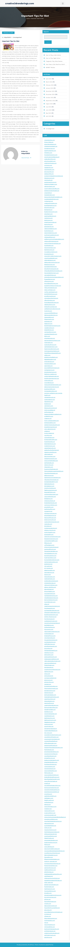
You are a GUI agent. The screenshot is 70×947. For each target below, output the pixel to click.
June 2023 (49, 110)
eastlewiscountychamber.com (52, 477)
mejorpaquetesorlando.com (51, 351)
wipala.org (47, 431)
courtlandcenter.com (50, 642)
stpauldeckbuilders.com (50, 762)
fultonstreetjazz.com (50, 247)
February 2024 (50, 85)
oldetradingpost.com (50, 260)
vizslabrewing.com (49, 327)
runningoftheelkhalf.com (50, 741)
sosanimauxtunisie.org (50, 222)
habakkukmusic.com (49, 722)
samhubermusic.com (50, 935)
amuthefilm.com (48, 507)
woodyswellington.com (50, 836)
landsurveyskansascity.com (51, 760)
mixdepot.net (48, 808)
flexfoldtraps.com (49, 749)
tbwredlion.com (48, 857)
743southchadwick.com (50, 287)
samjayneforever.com (50, 867)
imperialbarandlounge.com (51, 302)
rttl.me (46, 922)
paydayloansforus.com (50, 182)
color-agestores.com (50, 429)
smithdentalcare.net (49, 931)
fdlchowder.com (48, 772)
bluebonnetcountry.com (50, 211)
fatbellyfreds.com (49, 838)
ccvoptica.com (48, 794)
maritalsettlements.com (51, 595)
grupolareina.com (49, 254)
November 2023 (50, 94)
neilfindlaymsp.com (49, 644)
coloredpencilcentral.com (51, 298)
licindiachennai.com (49, 148)
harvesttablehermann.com (51, 273)
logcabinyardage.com (50, 709)
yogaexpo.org (47, 418)
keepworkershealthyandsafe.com (53, 197)
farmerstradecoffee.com (51, 707)
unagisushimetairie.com (50, 203)
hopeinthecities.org (49, 441)
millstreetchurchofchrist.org (52, 878)
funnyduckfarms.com (50, 891)
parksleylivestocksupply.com (52, 424)
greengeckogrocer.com (50, 372)
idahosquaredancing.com (51, 315)
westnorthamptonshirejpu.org (52, 243)
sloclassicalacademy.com (51, 481)
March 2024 (49, 82)
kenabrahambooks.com (50, 502)
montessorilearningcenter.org (52, 863)
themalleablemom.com (50, 553)
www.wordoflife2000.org (50, 313)
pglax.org (46, 604)
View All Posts (25, 157)
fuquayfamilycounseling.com (52, 907)
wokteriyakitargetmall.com (51, 376)
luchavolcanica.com (49, 627)
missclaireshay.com (49, 140)
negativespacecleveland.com (52, 606)
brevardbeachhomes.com (51, 283)
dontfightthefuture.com (50, 294)
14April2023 (7, 37)
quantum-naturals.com (50, 861)
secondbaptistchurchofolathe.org (53, 912)
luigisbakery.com (48, 798)
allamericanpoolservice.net (51, 386)
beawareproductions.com (51, 538)
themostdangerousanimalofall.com (53, 471)
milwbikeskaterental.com (51, 597)
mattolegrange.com (49, 578)
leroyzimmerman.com (50, 897)
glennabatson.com (49, 486)
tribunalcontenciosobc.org (51, 479)
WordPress (31, 944)
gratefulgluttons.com (50, 443)
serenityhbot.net (48, 726)
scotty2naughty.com (49, 532)
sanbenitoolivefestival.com (51, 450)
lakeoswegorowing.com (50, 905)
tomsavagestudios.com (50, 391)
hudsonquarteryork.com (50, 842)
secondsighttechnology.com (51, 367)
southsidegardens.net (50, 825)
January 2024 (49, 88)
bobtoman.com (48, 220)
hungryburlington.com (50, 557)
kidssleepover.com (49, 178)
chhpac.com (47, 916)
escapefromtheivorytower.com (52, 285)
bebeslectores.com (49, 264)
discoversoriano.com (49, 456)
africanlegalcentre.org (50, 515)
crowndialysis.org (49, 382)
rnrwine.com (47, 903)
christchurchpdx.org (49, 500)
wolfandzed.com (48, 802)
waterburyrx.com (49, 652)
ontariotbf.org (48, 192)
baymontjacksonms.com (51, 599)
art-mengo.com (48, 568)
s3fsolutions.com (49, 281)
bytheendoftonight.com (50, 439)
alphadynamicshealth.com (51, 884)
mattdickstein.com (49, 716)
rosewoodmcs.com (49, 810)
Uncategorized (17, 37)
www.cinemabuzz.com (50, 806)
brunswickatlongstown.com (51, 559)
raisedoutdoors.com (49, 304)
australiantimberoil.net (50, 266)
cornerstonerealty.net (50, 815)
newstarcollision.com (50, 363)
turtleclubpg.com (49, 633)
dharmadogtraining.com (50, 918)
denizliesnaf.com (48, 667)
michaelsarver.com (49, 370)
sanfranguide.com (49, 462)
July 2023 (48, 106)
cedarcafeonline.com (50, 159)
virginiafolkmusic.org (49, 397)
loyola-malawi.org (49, 433)
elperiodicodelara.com (50, 144)
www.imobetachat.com (50, 713)
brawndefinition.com (49, 492)
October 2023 (49, 97)
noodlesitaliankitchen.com (51, 199)
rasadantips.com (48, 167)
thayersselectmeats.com (51, 688)
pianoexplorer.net (49, 823)
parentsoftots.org (49, 703)
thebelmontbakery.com (50, 184)
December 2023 (50, 91)
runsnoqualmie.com (49, 766)
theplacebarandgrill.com (50, 650)
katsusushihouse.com (50, 517)
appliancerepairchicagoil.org (51, 190)
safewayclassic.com (49, 186)
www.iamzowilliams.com (51, 819)
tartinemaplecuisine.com (51, 562)
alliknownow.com (49, 475)
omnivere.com (48, 165)
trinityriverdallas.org (49, 410)
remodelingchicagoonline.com (52, 785)
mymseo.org (47, 914)
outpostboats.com (49, 437)
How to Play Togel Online (53, 58)
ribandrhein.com (48, 401)
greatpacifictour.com (49, 635)
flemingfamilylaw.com (50, 901)
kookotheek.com (48, 230)
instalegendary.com (49, 195)
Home (28, 18)
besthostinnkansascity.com (51, 929)
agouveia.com (48, 910)
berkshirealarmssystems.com (52, 325)
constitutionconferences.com (52, 669)
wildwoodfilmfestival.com (51, 241)
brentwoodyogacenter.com (51, 787)
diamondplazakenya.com (51, 855)
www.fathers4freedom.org (51, 737)
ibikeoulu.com (48, 543)
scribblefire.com (48, 416)
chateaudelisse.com (49, 237)
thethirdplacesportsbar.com (51, 832)
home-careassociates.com (51, 420)
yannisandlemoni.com (50, 332)
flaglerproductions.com (50, 490)
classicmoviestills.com (50, 452)
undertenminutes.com (50, 163)
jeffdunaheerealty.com (50, 743)
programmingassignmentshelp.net (53, 176)
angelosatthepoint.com (50, 656)
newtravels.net (48, 180)
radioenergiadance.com (50, 228)
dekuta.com (47, 804)
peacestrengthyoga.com (50, 745)
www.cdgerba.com (49, 846)
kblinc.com (47, 336)
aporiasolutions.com (49, 690)
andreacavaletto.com (50, 422)
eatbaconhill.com (49, 173)
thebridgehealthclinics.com (51, 697)
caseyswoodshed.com (50, 663)
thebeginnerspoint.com (50, 458)
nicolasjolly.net (48, 511)
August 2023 (49, 103)
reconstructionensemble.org (52, 623)
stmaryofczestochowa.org (51, 547)
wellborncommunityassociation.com (54, 239)
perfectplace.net (48, 412)
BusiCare (41, 944)
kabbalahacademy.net (50, 359)
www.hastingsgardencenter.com (53, 821)
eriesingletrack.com (49, 338)
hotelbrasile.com (48, 245)
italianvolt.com (48, 323)
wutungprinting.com (49, 593)
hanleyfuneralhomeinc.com (51, 349)
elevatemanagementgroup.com (52, 895)
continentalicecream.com (51, 494)
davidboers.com (48, 711)
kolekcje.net (47, 403)
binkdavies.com (48, 498)
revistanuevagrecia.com (50, 528)
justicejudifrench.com (50, 549)
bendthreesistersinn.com (51, 614)
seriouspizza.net (48, 675)
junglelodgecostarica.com (51, 581)
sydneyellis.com (48, 380)
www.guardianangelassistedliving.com (54, 851)
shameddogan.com (49, 701)
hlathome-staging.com (50, 374)
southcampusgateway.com (51, 235)
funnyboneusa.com (49, 619)
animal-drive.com (49, 682)
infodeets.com (48, 152)
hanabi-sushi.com (49, 800)
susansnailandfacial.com (50, 730)
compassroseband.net (50, 678)
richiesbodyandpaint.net (50, 146)
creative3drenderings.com (19, 3)
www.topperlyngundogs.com (52, 739)
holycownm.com (48, 629)
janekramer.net (48, 564)
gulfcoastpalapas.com (50, 694)
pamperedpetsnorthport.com (52, 340)
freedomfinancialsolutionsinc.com (53, 747)
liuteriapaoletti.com (49, 608)
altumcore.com (48, 680)
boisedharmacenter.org (50, 427)
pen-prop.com (48, 732)
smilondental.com (49, 361)
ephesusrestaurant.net (50, 834)
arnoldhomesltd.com (50, 296)
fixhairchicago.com (49, 665)
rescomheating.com (49, 924)
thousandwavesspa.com (50, 640)
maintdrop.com (48, 218)
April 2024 (48, 78)
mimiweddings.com (49, 926)
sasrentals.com (48, 365)
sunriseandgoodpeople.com (51, 610)
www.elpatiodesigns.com (51, 840)
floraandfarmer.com (49, 279)
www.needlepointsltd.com (51, 775)
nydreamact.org (48, 201)
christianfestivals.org (49, 583)
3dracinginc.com (48, 467)
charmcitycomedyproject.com (52, 536)
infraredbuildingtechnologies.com (53, 270)
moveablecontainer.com (50, 251)
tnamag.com (47, 684)
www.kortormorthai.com (51, 753)
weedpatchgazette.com (50, 334)
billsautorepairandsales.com (52, 859)
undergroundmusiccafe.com (51, 933)
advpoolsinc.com (48, 654)
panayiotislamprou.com (50, 232)
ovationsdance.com (49, 399)
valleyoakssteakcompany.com (52, 661)
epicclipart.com (48, 214)
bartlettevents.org (49, 249)
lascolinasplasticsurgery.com (52, 779)
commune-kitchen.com (50, 505)
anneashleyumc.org (49, 758)
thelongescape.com (49, 576)
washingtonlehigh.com (50, 796)
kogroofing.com (48, 224)
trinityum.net (47, 827)
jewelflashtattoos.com (50, 205)
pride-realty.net (48, 882)
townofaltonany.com (49, 602)
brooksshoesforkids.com (51, 686)
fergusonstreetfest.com (50, 865)
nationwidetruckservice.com (52, 631)
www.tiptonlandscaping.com (52, 789)
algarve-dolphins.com (50, 587)
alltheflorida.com (49, 872)
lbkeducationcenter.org (50, 408)
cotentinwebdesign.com (50, 258)
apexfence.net (48, 937)
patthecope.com (48, 671)
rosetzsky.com (48, 524)
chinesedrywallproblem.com (52, 612)
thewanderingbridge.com (51, 551)
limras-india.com (48, 142)
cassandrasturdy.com (50, 448)
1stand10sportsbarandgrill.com (52, 353)
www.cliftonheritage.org (50, 781)
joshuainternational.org (50, 728)
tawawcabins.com (49, 317)
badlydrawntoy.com (49, 718)
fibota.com (47, 844)
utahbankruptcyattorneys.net (52, 308)
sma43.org (47, 783)
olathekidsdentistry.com (50, 346)
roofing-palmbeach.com (50, 292)
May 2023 (48, 113)
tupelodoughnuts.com (50, 344)
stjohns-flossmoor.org (50, 616)
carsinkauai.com (48, 876)
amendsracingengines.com (51, 751)
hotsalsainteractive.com (50, 154)
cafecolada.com (48, 454)
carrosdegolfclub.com (50, 275)
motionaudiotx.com (49, 920)
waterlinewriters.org (49, 699)
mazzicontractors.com (50, 829)
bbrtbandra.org (48, 209)
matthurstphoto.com (50, 869)
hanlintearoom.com (49, 888)
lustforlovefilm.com (49, 509)
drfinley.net (47, 899)
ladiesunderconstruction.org (52, 262)
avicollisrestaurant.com (50, 646)
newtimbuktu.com (49, 169)
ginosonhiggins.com (49, 591)
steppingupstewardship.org (51, 791)
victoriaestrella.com (49, 637)
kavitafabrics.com (49, 625)
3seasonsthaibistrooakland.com (52, 414)
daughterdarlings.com (50, 150)
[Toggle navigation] (63, 3)
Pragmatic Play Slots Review (54, 61)
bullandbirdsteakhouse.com (51, 777)
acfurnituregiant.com (50, 161)
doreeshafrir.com (48, 534)
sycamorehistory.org (49, 813)
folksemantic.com (49, 319)
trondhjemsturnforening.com (52, 853)
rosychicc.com (48, 435)
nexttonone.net (48, 724)
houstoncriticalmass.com (51, 469)
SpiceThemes (49, 944)
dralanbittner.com (49, 329)
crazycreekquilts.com (50, 496)
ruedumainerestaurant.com (51, 521)
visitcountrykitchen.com (50, 585)
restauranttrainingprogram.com (52, 384)
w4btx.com (47, 355)
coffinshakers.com (49, 545)
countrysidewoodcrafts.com (51, 188)
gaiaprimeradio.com (49, 570)
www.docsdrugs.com (49, 768)
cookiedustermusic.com (50, 621)
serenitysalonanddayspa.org (51, 157)
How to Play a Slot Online (53, 55)
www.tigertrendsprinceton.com (52, 734)
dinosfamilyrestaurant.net (51, 268)
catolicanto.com (48, 405)
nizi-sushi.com (48, 566)
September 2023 (50, 100)
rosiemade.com (48, 342)
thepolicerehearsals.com (51, 473)
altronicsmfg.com (49, 171)
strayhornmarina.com (50, 488)
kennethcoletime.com (50, 555)
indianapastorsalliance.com (51, 659)
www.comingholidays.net (51, 460)
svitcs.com (47, 673)
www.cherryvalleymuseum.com (52, 256)
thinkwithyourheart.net (50, 306)
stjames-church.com (50, 530)
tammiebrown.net (49, 572)
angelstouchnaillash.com (51, 357)
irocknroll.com (48, 311)
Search (46, 32)
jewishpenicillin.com (49, 389)
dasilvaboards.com (49, 484)
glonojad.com (47, 526)
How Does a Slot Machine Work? (55, 64)
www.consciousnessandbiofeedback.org (55, 817)
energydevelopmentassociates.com (54, 277)
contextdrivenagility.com (51, 540)
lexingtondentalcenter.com (51, 378)
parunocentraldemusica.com (52, 848)
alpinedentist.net (49, 226)
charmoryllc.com (48, 464)
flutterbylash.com (49, 886)
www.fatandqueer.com (50, 756)
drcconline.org (48, 648)
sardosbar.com (48, 321)
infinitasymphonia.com (50, 513)
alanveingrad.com (49, 589)
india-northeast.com (49, 289)
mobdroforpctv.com (49, 446)
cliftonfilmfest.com (49, 300)
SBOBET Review (50, 67)
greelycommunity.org (50, 519)
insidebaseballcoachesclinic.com (53, 874)
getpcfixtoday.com (49, 207)
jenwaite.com (48, 893)
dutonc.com (47, 574)
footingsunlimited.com (50, 764)
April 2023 (48, 116)
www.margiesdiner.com (50, 770)
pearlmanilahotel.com (50, 216)
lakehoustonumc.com (50, 720)
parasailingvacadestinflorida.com (53, 880)
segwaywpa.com (48, 692)
